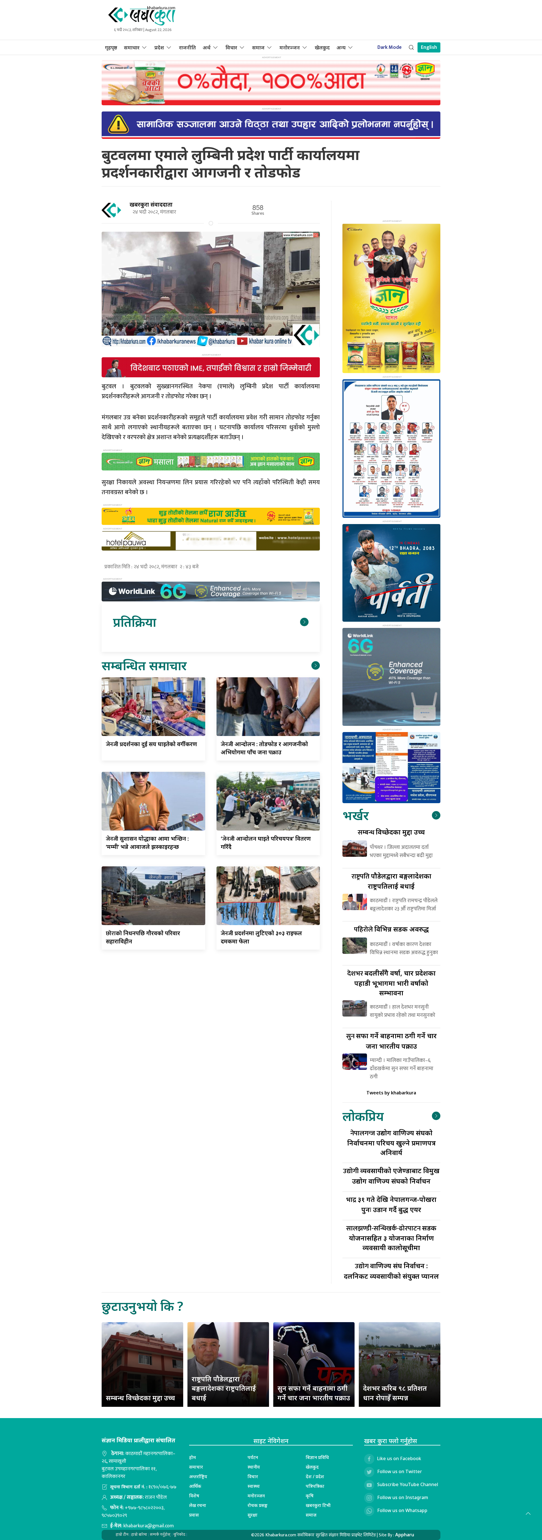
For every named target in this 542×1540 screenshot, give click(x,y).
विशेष (194, 1496)
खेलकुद (322, 47)
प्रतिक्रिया (134, 621)
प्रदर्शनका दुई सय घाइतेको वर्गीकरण (151, 744)
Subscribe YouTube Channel (407, 1485)
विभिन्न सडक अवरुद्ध (391, 929)
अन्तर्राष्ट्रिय (198, 1476)
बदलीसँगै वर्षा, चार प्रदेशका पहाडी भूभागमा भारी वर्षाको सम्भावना (391, 982)
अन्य (341, 47)
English (429, 47)
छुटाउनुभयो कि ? (142, 1306)
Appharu (404, 1535)
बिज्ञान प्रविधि (317, 1457)
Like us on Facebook (399, 1459)
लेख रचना (197, 1505)
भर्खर (355, 815)
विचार (231, 47)
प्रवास (194, 1515)
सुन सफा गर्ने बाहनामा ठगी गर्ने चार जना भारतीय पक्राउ (313, 1392)
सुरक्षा (252, 1515)
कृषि (310, 1496)
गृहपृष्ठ (111, 47)
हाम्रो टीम (122, 1534)
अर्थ (207, 47)
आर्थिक (195, 1486)
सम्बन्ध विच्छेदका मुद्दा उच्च (140, 1397)
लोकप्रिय (363, 1116)
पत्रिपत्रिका (315, 1486)
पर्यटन (253, 1457)
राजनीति (187, 47)
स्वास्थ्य (254, 1486)
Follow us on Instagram (402, 1498)
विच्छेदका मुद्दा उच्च (391, 831)
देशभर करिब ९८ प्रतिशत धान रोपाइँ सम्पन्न (395, 1392)
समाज (258, 47)
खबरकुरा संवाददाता (151, 204)
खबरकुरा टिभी (318, 1505)
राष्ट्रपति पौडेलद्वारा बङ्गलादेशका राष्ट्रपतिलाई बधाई (224, 1388)
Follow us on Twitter (399, 1472)
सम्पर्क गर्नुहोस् (160, 1534)
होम (192, 1457)
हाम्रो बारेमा (139, 1534)
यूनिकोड (179, 1534)
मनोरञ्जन (289, 47)
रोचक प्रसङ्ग (258, 1505)
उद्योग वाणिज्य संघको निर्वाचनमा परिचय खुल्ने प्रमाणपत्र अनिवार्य (391, 1142)
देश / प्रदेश (315, 1476)
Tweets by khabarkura (391, 1093)
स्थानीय (254, 1467)
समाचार (131, 47)
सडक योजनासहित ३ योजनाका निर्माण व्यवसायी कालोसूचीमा (391, 1237)
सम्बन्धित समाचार (144, 665)
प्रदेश (159, 47)
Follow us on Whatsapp (402, 1511)
